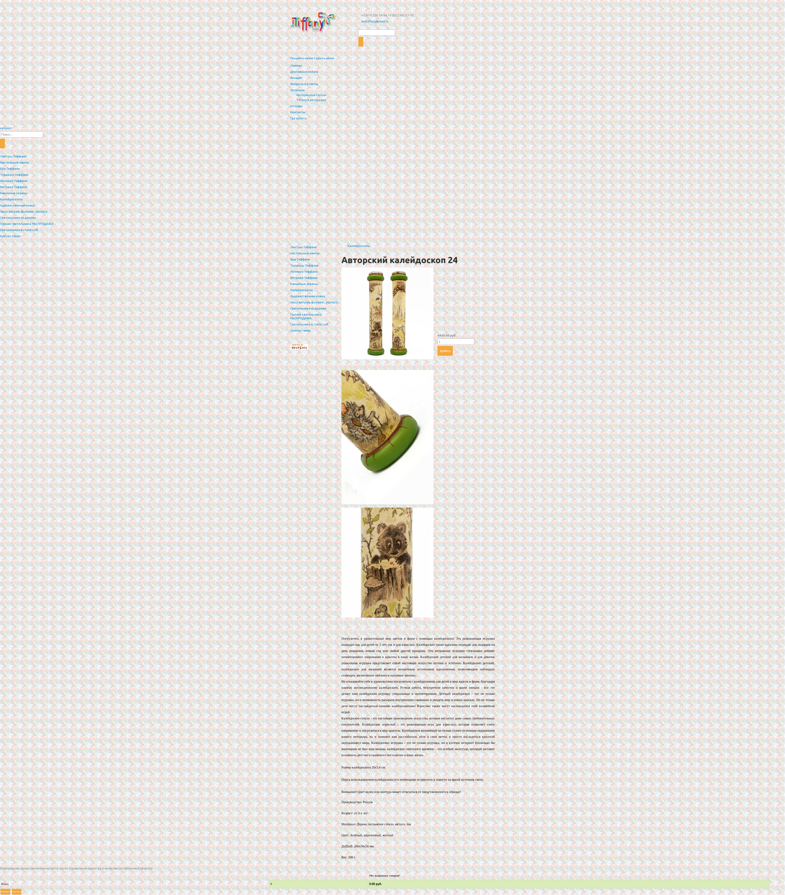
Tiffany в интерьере (311, 100)
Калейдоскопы (359, 246)
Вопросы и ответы (304, 84)
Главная (296, 65)
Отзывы (296, 106)
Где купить (298, 118)
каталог (6, 128)
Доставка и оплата (304, 71)
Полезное (297, 90)
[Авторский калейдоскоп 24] (387, 358)
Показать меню (301, 58)
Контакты (297, 112)
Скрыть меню (324, 58)
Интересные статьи (311, 95)
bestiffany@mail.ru (374, 21)
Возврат (296, 78)
